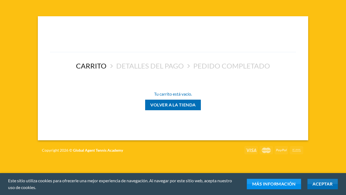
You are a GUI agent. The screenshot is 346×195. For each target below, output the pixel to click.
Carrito (91, 66)
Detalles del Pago (150, 66)
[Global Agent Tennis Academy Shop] (173, 36)
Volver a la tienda (172, 104)
